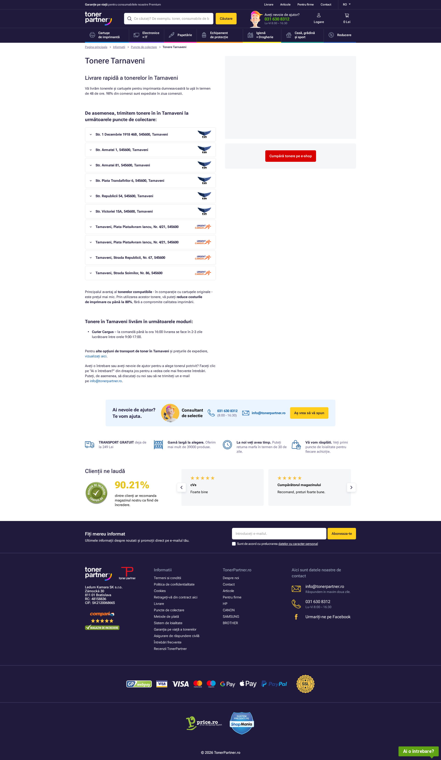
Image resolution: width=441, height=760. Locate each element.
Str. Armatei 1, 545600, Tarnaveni (122, 150)
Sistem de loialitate (168, 623)
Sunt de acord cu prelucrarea (277, 544)
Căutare (226, 19)
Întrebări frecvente (167, 642)
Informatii (119, 47)
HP (225, 604)
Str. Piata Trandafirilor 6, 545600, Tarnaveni (130, 181)
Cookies (160, 591)
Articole (285, 4)
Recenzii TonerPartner (170, 649)
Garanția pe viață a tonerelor (175, 629)
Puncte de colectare (144, 47)
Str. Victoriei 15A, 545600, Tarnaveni (124, 211)
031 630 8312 (277, 19)
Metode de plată (166, 617)
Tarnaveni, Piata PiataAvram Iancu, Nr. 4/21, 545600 (137, 227)
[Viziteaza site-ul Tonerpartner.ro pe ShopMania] (242, 724)
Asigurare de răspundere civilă (176, 636)
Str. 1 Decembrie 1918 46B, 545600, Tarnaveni (132, 134)
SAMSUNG (231, 617)
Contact (326, 4)
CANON (229, 610)
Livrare (268, 4)
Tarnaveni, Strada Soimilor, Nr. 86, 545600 (129, 273)
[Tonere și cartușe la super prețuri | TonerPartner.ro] (98, 19)
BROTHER (230, 623)
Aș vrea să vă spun (309, 413)
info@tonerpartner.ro (106, 381)
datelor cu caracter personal (298, 544)
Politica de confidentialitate (174, 584)
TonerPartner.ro (237, 569)
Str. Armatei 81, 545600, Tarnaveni (123, 165)
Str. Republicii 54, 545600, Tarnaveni (124, 196)
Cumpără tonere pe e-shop (290, 156)
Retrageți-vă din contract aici (175, 597)
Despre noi (231, 578)
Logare (319, 22)
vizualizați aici (96, 356)
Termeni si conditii (167, 578)
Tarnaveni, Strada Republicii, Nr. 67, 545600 (130, 258)
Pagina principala (96, 47)
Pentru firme (305, 4)
